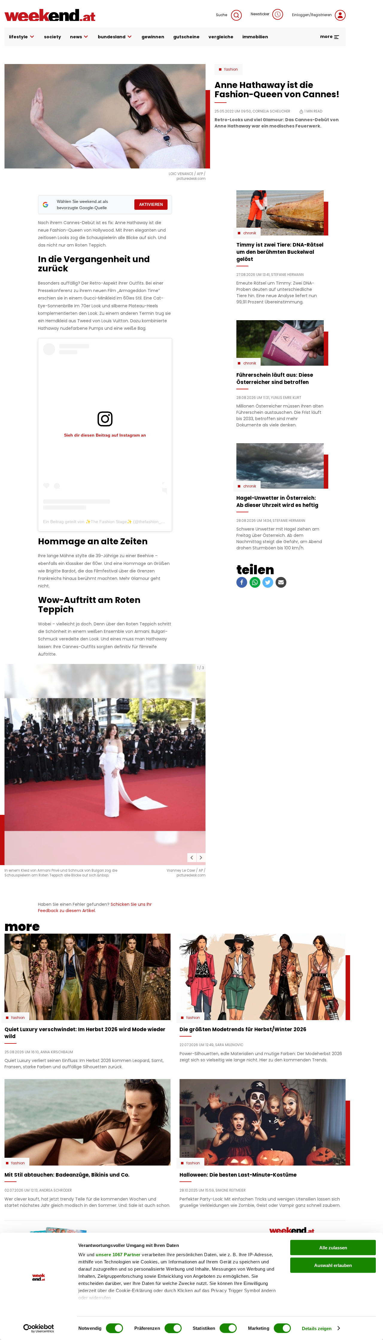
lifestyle (18, 37)
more (327, 36)
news (76, 37)
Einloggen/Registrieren (312, 15)
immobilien (255, 37)
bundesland (111, 37)
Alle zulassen (333, 1247)
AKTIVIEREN (151, 204)
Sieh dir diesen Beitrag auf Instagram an (105, 435)
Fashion (231, 69)
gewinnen (153, 37)
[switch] (173, 1328)
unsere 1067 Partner (118, 1254)
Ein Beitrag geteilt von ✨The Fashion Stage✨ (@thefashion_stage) (108, 521)
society (52, 37)
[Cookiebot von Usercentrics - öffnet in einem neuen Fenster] (39, 1328)
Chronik (249, 233)
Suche (222, 15)
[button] (191, 857)
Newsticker (260, 14)
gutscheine (186, 37)
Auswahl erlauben (333, 1265)
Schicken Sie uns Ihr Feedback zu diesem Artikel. (95, 907)
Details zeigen (317, 1328)
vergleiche (221, 37)
